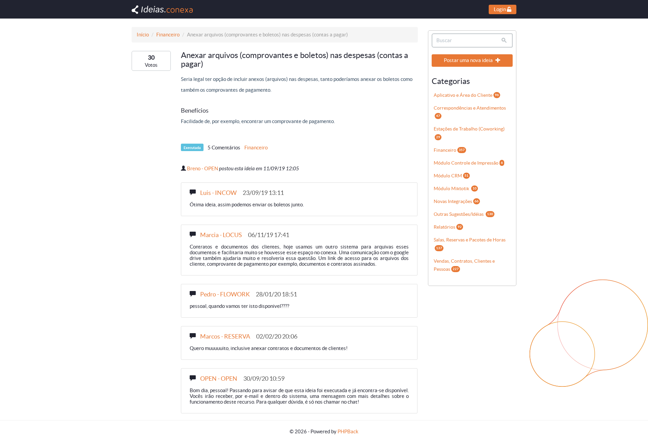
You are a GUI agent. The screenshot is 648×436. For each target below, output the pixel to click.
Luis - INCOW (218, 192)
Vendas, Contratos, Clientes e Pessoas (464, 265)
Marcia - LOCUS (221, 234)
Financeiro (168, 34)
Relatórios (448, 227)
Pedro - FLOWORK (225, 294)
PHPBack (348, 431)
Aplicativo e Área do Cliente (466, 95)
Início (143, 34)
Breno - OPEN (202, 168)
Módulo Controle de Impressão (468, 163)
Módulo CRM (451, 175)
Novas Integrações (456, 201)
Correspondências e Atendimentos (470, 111)
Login (500, 9)
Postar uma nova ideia (469, 60)
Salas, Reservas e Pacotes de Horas (470, 243)
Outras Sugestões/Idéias (463, 214)
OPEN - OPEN (218, 378)
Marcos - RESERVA (225, 336)
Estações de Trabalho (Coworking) (469, 132)
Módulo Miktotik (455, 188)
